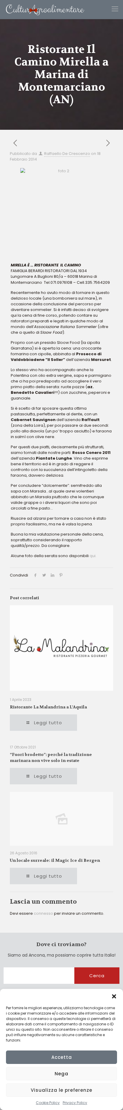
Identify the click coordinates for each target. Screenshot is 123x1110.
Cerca (96, 975)
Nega (61, 1074)
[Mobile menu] (115, 9)
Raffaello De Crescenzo (67, 153)
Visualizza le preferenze (61, 1090)
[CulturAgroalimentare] (42, 9)
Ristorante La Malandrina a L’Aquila (48, 707)
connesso (43, 913)
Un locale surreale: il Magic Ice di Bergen (55, 860)
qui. (93, 556)
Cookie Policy (48, 1102)
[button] (114, 996)
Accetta (61, 1057)
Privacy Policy (75, 1102)
